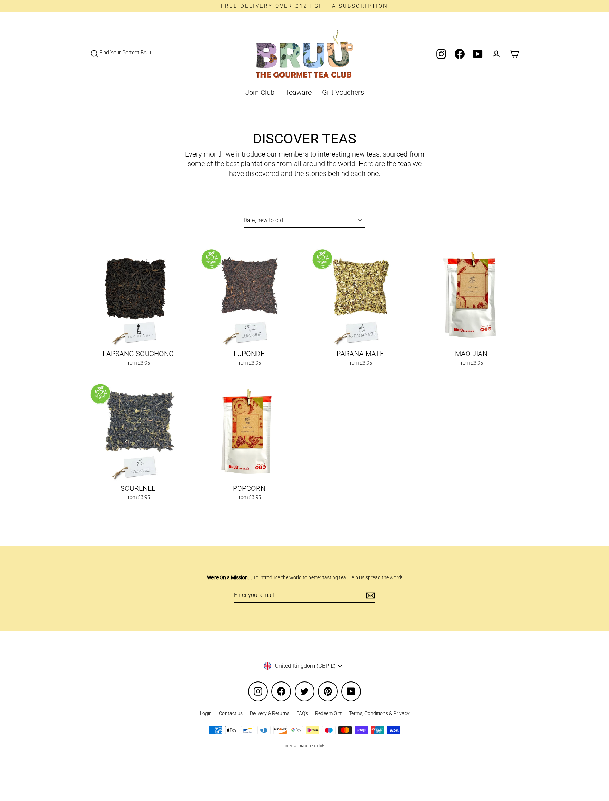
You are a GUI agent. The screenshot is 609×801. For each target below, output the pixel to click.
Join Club (260, 92)
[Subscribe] (369, 595)
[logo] (304, 53)
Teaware (298, 92)
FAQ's (302, 713)
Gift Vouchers (343, 92)
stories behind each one (342, 174)
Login (206, 713)
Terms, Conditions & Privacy (379, 713)
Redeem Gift (328, 713)
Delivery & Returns (269, 713)
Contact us (231, 713)
